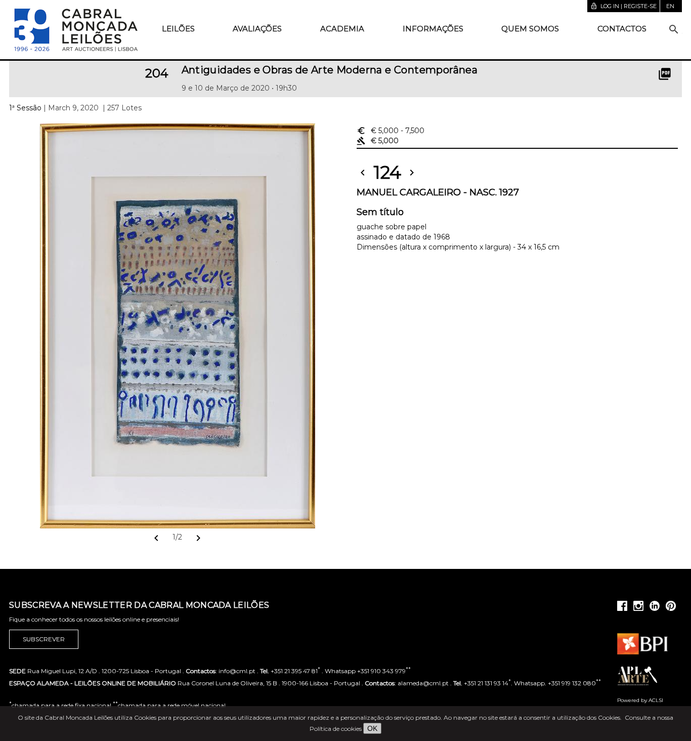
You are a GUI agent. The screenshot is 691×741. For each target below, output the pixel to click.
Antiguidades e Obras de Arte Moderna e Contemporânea (330, 70)
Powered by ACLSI (640, 700)
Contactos (621, 28)
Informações (433, 28)
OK (372, 728)
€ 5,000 (390, 130)
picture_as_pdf (665, 74)
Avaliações (257, 28)
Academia (342, 28)
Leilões (178, 28)
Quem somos (530, 28)
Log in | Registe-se (623, 6)
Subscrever (44, 639)
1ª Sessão (25, 107)
